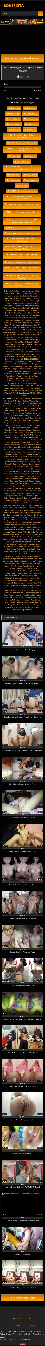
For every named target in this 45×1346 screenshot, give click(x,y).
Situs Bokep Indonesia (27, 542)
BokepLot (36, 323)
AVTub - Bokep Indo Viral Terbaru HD (23, 143)
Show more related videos (22, 1298)
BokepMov (27, 325)
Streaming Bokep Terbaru (13, 583)
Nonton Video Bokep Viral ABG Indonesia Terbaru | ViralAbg (23, 248)
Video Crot (9, 388)
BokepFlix (17, 310)
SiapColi (27, 381)
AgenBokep (16, 291)
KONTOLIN (25, 359)
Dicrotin (9, 342)
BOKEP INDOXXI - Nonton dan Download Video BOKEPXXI (23, 168)
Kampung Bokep (21, 354)
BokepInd (36, 315)
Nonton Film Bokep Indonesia (24, 512)
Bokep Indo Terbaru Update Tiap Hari (17, 413)
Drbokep (17, 342)
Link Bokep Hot (30, 454)
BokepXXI (19, 337)
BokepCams (17, 308)
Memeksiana (27, 361)
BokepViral (26, 335)
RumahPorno (33, 376)
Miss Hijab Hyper (27, 103)
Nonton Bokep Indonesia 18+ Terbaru (26, 488)
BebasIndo (8, 298)
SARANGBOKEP (32, 378)
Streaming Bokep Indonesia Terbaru (26, 580)
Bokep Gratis (9, 408)
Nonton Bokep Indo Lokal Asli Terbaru (19, 471)
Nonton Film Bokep (33, 505)
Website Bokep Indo (31, 607)
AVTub (7, 296)
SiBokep (35, 381)
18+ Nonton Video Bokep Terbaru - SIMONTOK (23, 136)
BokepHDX (35, 310)
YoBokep (22, 395)
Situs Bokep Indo (12, 542)
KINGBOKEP (9, 357)
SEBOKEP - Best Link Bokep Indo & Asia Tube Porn (23, 277)
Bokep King (33, 301)
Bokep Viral (31, 129)
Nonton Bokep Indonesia (13, 486)
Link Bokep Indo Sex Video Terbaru (27, 457)
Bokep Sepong (32, 119)
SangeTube (20, 378)
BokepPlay (8, 327)
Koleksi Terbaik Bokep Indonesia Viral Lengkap (22, 442)
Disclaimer (16, 1319)
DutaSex (34, 342)
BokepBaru (18, 306)
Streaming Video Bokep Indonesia (27, 588)
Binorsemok (27, 298)
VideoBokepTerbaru (33, 388)
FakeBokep (16, 344)
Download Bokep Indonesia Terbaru (18, 430)
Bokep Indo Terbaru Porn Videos (27, 411)
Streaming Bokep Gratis (13, 571)
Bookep (27, 337)
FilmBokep (26, 344)
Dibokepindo (35, 340)
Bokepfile (9, 310)
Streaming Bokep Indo (31, 571)
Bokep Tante (32, 124)
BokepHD (25, 310)
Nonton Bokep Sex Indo (25, 498)
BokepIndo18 (32, 318)
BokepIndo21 (11, 320)
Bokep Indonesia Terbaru (26, 415)
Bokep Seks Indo (25, 423)
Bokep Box (10, 301)
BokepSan (17, 327)
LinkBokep (8, 361)
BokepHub (8, 313)
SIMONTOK (12, 383)
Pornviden (35, 371)
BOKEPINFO (8, 323)
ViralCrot (14, 390)
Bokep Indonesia (23, 161)
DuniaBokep (25, 342)
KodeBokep (15, 359)
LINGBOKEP (34, 359)
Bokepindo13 (21, 318)
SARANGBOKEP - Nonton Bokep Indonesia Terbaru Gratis (23, 269)
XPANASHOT (35, 393)
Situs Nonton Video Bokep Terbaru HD (26, 556)
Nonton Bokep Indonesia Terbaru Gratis (19, 493)
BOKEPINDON (32, 320)
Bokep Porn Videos (11, 423)
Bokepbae (8, 306)
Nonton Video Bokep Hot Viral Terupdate (19, 522)
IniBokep (20, 352)
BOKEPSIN (7, 330)
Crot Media (26, 340)
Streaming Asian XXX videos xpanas (24, 568)
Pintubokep (37, 369)
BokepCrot (27, 308)
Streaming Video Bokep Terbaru (16, 590)
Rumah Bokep (22, 376)
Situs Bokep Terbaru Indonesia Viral (17, 546)
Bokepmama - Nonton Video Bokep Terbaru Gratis (23, 205)
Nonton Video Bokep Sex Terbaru (30, 532)
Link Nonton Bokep (28, 459)
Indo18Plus (21, 347)
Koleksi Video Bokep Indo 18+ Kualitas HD (19, 445)
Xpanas (26, 393)
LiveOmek (17, 361)
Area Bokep (26, 291)
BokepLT (8, 325)
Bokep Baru (37, 406)
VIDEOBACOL (19, 388)
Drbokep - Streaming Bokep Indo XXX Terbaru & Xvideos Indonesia (23, 221)
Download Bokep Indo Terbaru (27, 428)
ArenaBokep (36, 291)
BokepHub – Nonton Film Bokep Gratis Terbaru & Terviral (23, 197)
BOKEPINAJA (26, 315)
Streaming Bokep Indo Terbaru (15, 573)
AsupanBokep (34, 293)
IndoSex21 (11, 349)
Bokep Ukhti (15, 129)
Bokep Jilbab (14, 113)
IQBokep (27, 352)
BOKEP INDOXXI (22, 301)
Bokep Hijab (15, 108)
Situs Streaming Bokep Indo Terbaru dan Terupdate (22, 559)
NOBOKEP (26, 364)
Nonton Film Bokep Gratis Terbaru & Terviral (19, 508)
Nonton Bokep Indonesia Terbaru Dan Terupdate (22, 491)
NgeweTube (9, 364)
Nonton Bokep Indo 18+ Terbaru (28, 469)
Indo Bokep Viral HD (26, 435)
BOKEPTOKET (35, 332)
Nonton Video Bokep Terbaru (14, 534)
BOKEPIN (8, 315)
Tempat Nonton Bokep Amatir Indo (16, 593)
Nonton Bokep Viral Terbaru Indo (28, 500)
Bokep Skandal (14, 124)
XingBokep (18, 393)
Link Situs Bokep (29, 462)
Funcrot (34, 344)
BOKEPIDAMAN (33, 313)
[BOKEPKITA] (18, 5)
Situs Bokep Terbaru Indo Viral (28, 544)
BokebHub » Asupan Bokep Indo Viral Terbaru (23, 149)
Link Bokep (19, 454)
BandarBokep (25, 296)
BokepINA (16, 315)
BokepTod (25, 332)
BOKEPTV (17, 335)
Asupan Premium (21, 293)
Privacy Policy (15, 1326)
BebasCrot (35, 296)
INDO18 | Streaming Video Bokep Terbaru (23, 228)
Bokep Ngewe (14, 119)
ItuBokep (35, 352)
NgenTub (36, 361)
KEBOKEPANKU (34, 354)
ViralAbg (6, 390)
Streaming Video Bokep (19, 585)
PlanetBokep (9, 371)
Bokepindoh (21, 320)
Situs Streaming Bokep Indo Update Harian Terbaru (22, 561)
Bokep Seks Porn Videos (23, 425)
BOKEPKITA (27, 323)
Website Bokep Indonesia (22, 610)
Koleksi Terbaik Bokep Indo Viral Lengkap (25, 440)
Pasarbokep (37, 366)
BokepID (23, 313)
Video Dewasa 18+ (18, 602)
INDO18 (13, 347)
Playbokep (19, 371)
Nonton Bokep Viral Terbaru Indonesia (18, 503)
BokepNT (35, 325)
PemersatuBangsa (11, 369)
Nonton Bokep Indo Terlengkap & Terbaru (19, 481)
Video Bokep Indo (29, 595)
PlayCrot (27, 371)
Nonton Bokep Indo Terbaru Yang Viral (24, 479)
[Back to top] (37, 1339)
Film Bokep (19, 432)
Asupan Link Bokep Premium (29, 403)
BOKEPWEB (10, 337)
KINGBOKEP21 (21, 357)
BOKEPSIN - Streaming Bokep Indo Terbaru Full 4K (23, 213)
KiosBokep (32, 357)
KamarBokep (9, 354)
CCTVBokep (8, 340)
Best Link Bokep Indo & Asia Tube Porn (17, 406)
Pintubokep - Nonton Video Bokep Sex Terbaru (23, 255)
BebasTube (17, 298)
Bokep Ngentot (31, 113)
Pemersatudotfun (25, 369)
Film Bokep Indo (30, 432)
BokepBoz (35, 306)
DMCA (30, 1319)
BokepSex (36, 327)
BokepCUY (36, 308)
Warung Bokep (24, 390)
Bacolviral (14, 296)
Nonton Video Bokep (33, 520)
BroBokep (35, 337)
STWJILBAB (22, 383)
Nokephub (35, 364)
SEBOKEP (10, 381)
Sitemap (31, 1326)
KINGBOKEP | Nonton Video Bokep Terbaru (23, 233)
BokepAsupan (34, 303)
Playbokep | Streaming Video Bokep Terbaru (23, 262)
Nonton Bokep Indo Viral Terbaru (29, 483)
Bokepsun (16, 330)
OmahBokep (17, 366)
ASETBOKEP (9, 293)
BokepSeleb (26, 327)
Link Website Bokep (26, 464)
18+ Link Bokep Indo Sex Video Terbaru (26, 398)
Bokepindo (11, 318)
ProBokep (8, 373)
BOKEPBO (27, 306)
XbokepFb (9, 393)
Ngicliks (18, 364)
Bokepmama (17, 325)
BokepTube (8, 335)
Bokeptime (7, 332)
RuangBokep (10, 376)
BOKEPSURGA (26, 330)
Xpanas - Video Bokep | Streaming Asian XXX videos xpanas (23, 285)
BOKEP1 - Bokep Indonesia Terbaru (23, 191)
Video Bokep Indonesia (20, 600)
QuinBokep (26, 373)
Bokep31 (16, 303)
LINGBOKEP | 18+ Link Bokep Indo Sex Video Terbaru (23, 240)
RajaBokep (36, 373)
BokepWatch (35, 335)
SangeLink (10, 378)
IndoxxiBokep (10, 352)
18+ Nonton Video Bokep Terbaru (16, 401)
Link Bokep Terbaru (13, 459)
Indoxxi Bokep (32, 349)
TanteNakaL (32, 383)
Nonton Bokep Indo (22, 466)
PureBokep (17, 373)
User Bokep (30, 386)
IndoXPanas (20, 349)
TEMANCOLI (8, 386)
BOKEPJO (18, 323)
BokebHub (36, 298)
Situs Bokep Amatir (35, 539)
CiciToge (17, 340)
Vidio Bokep (30, 602)
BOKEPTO (16, 332)
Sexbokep (19, 381)
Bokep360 (24, 303)
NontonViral (7, 366)
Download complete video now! (24, 58)
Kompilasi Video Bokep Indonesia (21, 452)
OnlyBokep (28, 366)
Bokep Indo (31, 108)
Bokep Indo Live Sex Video (25, 408)
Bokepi (16, 313)
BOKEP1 (8, 303)
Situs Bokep (22, 539)
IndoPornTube (32, 347)
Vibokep (39, 386)
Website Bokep (36, 390)
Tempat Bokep (19, 386)
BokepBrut (8, 308)
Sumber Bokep (34, 590)
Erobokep (7, 344)
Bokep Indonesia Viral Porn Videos (26, 420)
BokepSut (37, 330)
